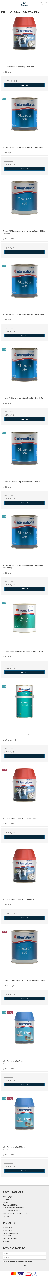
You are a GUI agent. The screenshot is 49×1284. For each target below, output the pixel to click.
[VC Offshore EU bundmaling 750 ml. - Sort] (24, 792)
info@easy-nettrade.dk (16, 1208)
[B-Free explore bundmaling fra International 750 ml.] (24, 624)
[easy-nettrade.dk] (24, 4)
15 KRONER (7, 1230)
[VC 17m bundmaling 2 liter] (24, 1034)
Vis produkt (24, 85)
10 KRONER (7, 1227)
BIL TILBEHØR (8, 1236)
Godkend (24, 1265)
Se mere (6, 1241)
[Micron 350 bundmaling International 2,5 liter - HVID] (24, 121)
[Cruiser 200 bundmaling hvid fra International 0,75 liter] (24, 953)
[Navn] (24, 1253)
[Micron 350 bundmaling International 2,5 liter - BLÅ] (24, 455)
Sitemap (6, 1216)
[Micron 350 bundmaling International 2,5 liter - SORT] (24, 287)
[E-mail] (24, 1258)
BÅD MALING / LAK (10, 1239)
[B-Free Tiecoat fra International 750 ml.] (24, 708)
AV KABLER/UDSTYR (10, 1233)
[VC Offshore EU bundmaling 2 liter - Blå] (24, 872)
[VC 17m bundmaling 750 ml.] (24, 1120)
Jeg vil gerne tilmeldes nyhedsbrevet (19, 1261)
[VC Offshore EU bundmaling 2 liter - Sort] (24, 40)
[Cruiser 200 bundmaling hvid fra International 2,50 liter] (24, 204)
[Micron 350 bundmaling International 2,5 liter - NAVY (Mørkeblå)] (24, 538)
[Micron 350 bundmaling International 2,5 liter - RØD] (24, 371)
